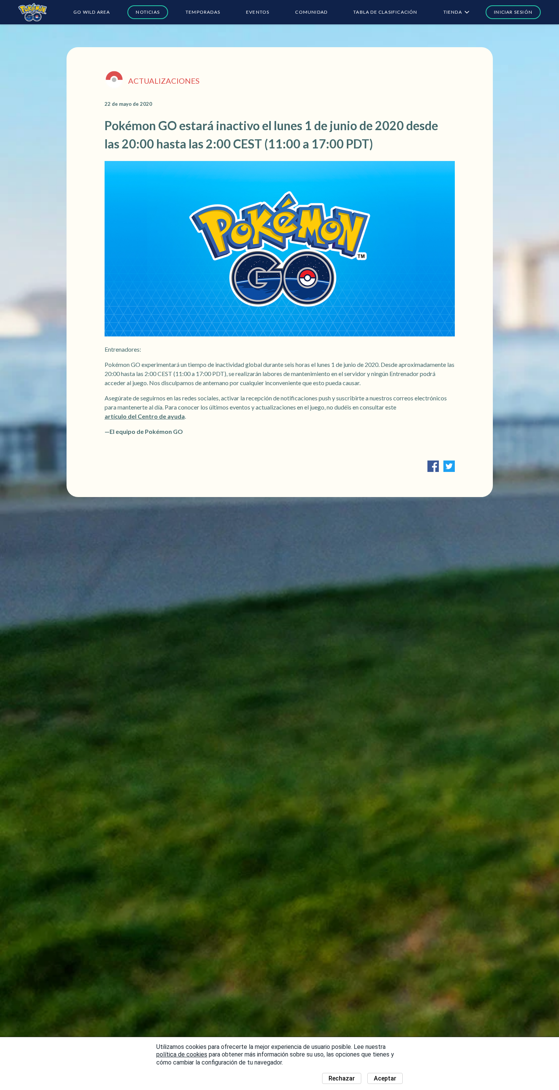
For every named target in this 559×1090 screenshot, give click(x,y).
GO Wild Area (91, 12)
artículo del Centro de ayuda (145, 416)
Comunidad (311, 12)
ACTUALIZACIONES (164, 80)
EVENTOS (257, 12)
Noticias (148, 12)
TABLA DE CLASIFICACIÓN (385, 12)
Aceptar (385, 1078)
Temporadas (203, 12)
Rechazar (342, 1078)
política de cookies (181, 1054)
